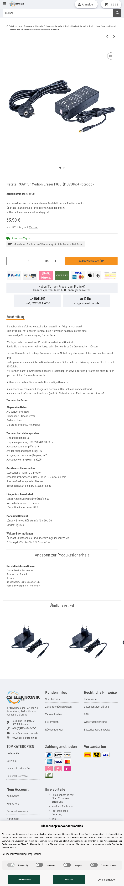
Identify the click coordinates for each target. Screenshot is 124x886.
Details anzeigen (107, 879)
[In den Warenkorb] (9, 48)
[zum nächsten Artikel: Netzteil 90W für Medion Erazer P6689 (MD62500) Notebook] (114, 36)
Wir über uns (52, 699)
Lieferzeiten (52, 721)
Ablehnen (69, 879)
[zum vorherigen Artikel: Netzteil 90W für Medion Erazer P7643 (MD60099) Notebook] (107, 36)
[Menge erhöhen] (55, 261)
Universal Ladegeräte (18, 768)
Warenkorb (12, 818)
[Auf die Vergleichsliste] (110, 56)
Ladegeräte (12, 753)
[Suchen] (117, 13)
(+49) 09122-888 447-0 (38, 303)
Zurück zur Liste (15, 26)
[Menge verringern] (10, 261)
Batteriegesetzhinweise (97, 729)
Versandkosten (53, 714)
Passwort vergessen (17, 811)
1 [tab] (60, 168)
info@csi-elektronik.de (86, 303)
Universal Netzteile (17, 776)
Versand (33, 227)
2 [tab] (64, 168)
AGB (86, 714)
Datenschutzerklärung (96, 706)
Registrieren (13, 803)
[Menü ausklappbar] (4, 2)
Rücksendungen (54, 729)
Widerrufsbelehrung (95, 721)
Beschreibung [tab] (15, 317)
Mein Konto (12, 795)
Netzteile (11, 760)
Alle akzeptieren (24, 879)
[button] (86, 4)
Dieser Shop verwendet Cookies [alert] (62, 826)
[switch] (11, 865)
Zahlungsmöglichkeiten (58, 706)
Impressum (90, 699)
